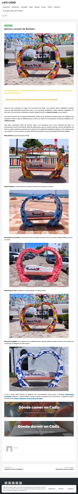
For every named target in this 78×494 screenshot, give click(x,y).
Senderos (37, 7)
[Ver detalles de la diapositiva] (39, 409)
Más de (16, 447)
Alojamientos (15, 7)
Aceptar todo (51, 488)
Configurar (70, 488)
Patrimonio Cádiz (8, 25)
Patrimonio (57, 7)
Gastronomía (6, 7)
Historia (50, 7)
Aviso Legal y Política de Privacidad (12, 11)
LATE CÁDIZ (9, 2)
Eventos (43, 7)
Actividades (24, 7)
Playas (31, 7)
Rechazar (61, 488)
